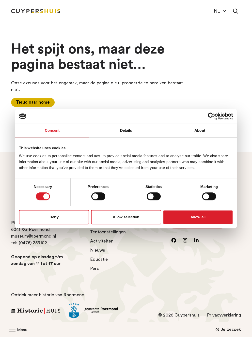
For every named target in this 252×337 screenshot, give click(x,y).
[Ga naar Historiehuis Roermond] (36, 311)
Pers (94, 268)
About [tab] (199, 130)
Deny (53, 217)
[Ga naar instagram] (185, 240)
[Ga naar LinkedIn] (196, 240)
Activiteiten (101, 241)
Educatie (99, 259)
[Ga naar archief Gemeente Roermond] (94, 310)
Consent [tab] (52, 130)
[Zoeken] (235, 11)
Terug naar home (33, 102)
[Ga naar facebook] (173, 240)
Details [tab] (126, 130)
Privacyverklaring (224, 315)
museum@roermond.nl (33, 236)
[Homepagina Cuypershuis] (35, 11)
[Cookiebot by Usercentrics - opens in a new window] (211, 116)
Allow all (197, 217)
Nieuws (97, 250)
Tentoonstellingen (108, 232)
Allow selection (126, 217)
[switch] (98, 196)
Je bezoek (230, 329)
